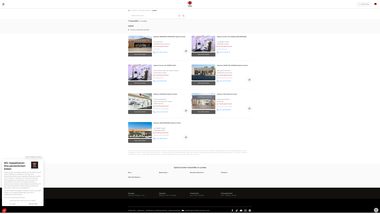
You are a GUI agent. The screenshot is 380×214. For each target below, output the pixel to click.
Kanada (131, 193)
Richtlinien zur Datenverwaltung (156, 211)
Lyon (191, 195)
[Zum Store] (158, 47)
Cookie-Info (132, 211)
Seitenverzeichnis (174, 210)
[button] (4, 210)
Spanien (162, 193)
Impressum (140, 211)
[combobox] (157, 15)
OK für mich (33, 204)
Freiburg (228, 195)
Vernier (234, 195)
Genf (222, 195)
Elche (167, 195)
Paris (195, 195)
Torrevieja (173, 195)
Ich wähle (12, 204)
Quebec (137, 195)
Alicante (161, 195)
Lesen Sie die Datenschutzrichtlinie (14, 197)
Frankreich (194, 193)
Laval (142, 195)
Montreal (131, 195)
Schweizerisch (227, 193)
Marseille (201, 195)
